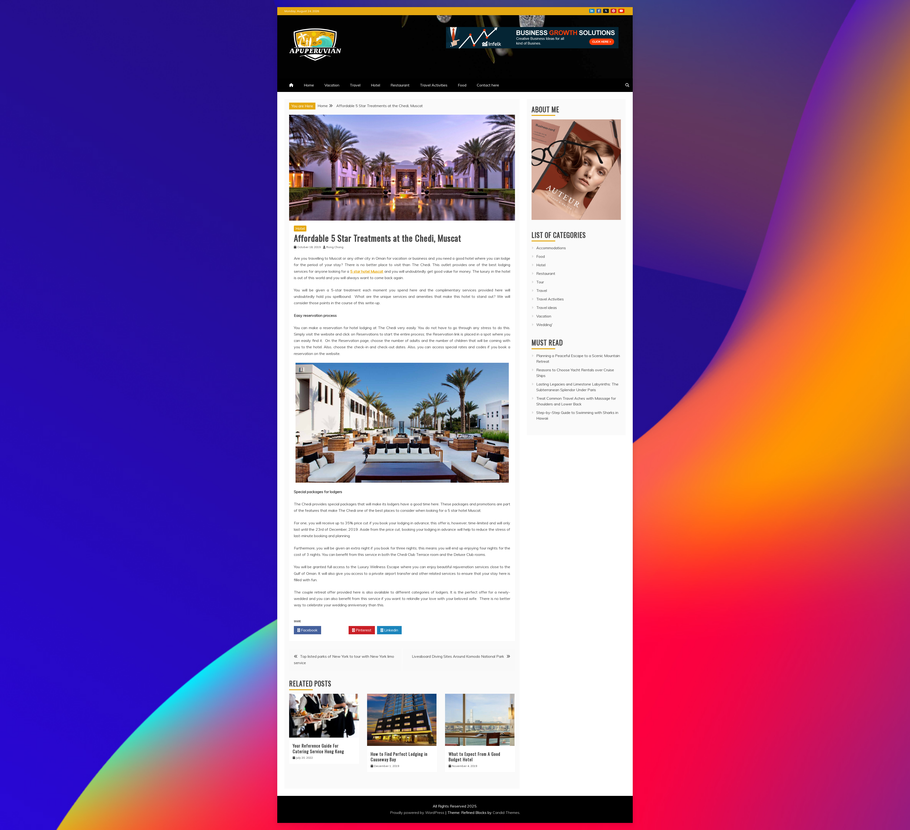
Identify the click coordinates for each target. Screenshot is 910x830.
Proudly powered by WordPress (417, 812)
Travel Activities (433, 85)
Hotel (375, 85)
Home (309, 85)
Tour (540, 282)
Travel (355, 85)
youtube (621, 11)
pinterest (613, 11)
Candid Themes (506, 812)
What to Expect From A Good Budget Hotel (474, 756)
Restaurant (400, 85)
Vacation (331, 85)
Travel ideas (546, 307)
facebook (598, 11)
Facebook (309, 630)
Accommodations (551, 247)
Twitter (336, 630)
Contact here (488, 85)
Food (462, 85)
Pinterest (363, 630)
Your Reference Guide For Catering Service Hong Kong (318, 748)
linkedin (592, 11)
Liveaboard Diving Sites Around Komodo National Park (458, 656)
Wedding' (544, 324)
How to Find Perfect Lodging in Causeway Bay (399, 756)
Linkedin (390, 630)
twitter (606, 11)
